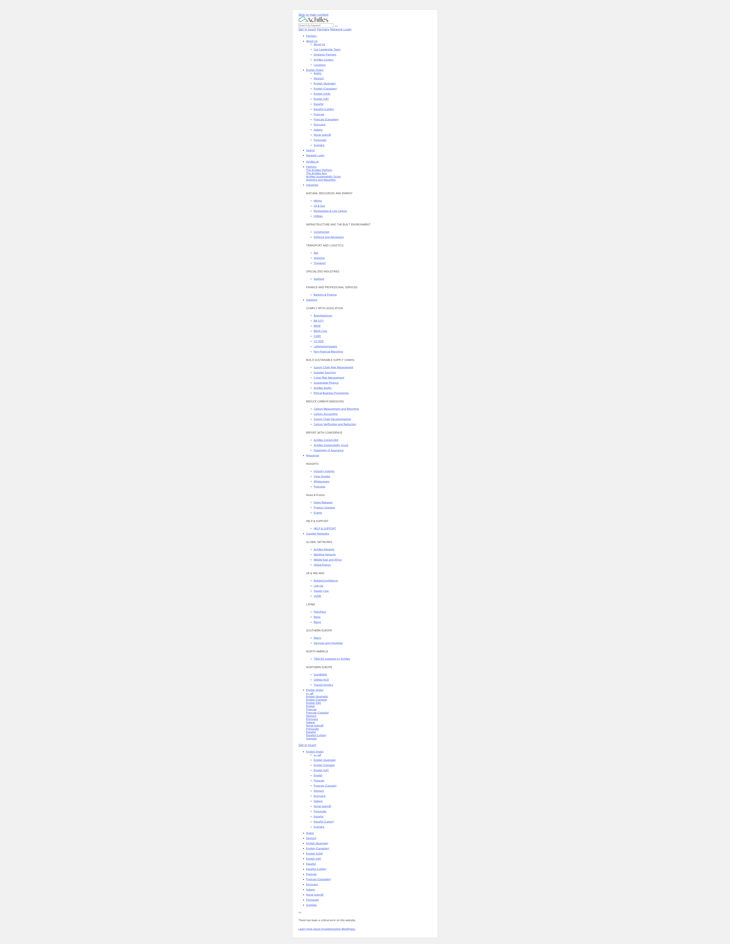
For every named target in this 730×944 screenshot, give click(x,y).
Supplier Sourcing (325, 372)
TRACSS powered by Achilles (332, 658)
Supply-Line (321, 590)
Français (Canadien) (326, 119)
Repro (317, 622)
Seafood (319, 278)
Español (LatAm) (324, 109)
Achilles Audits (323, 387)
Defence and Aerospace (329, 237)
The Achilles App (316, 173)
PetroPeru (320, 611)
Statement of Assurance (329, 450)
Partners (323, 29)
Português (320, 140)
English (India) (315, 70)
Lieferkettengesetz (325, 346)
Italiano (318, 129)
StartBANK (320, 674)
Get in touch (307, 29)
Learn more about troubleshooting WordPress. (326, 928)
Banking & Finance (325, 294)
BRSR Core (320, 331)
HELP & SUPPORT (325, 528)
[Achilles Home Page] (313, 21)
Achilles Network (324, 549)
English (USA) (322, 93)
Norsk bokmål (322, 134)
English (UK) (321, 98)
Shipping (319, 257)
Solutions (311, 299)
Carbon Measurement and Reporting (336, 408)
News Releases (323, 502)
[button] (315, 751)
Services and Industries (328, 643)
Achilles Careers (323, 59)
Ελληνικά (319, 124)
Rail (316, 252)
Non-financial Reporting (328, 351)
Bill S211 (319, 320)
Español (318, 104)
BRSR (317, 325)
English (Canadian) (325, 88)
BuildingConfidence (326, 580)
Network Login (341, 29)
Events (318, 512)
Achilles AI (312, 161)
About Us (311, 41)
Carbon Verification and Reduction (335, 424)
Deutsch (319, 78)
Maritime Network (325, 554)
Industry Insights (324, 471)
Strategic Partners (325, 54)
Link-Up (318, 585)
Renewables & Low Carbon (330, 211)
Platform (311, 166)
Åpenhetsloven (323, 315)
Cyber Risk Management (329, 377)
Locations (320, 64)
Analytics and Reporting (321, 179)
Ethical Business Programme (331, 393)
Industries (312, 184)
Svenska (319, 145)
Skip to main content (313, 15)
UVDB (317, 596)
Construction (321, 231)
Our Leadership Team (327, 49)
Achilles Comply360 (326, 440)
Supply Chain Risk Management (333, 367)
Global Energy (322, 564)
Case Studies (322, 476)
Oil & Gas (319, 205)
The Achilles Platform (319, 170)
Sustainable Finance (326, 382)
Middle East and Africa (328, 559)
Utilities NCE (321, 679)
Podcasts (319, 486)
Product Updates (324, 507)
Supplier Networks (317, 533)
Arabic (318, 73)
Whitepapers (321, 481)
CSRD (317, 336)
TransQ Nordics (323, 684)
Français (319, 114)
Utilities (318, 216)
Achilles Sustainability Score (323, 176)
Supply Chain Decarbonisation (332, 419)
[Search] (336, 26)
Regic (317, 616)
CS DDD (319, 341)
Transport (320, 263)
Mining (318, 200)
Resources (312, 455)
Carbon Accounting (326, 413)
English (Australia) (325, 83)
